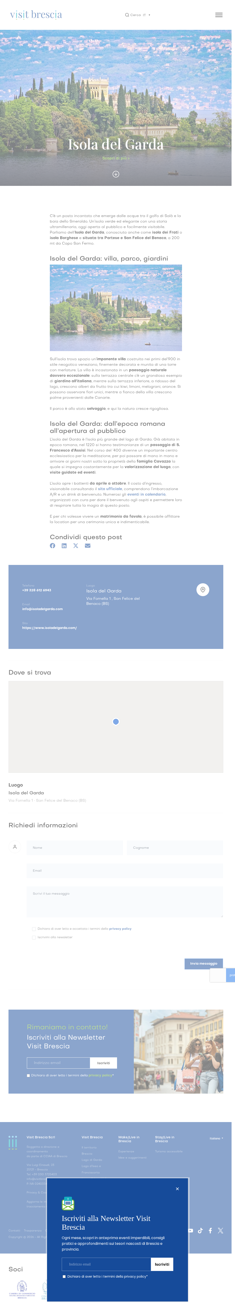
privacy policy (135, 1276)
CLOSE (177, 1189)
